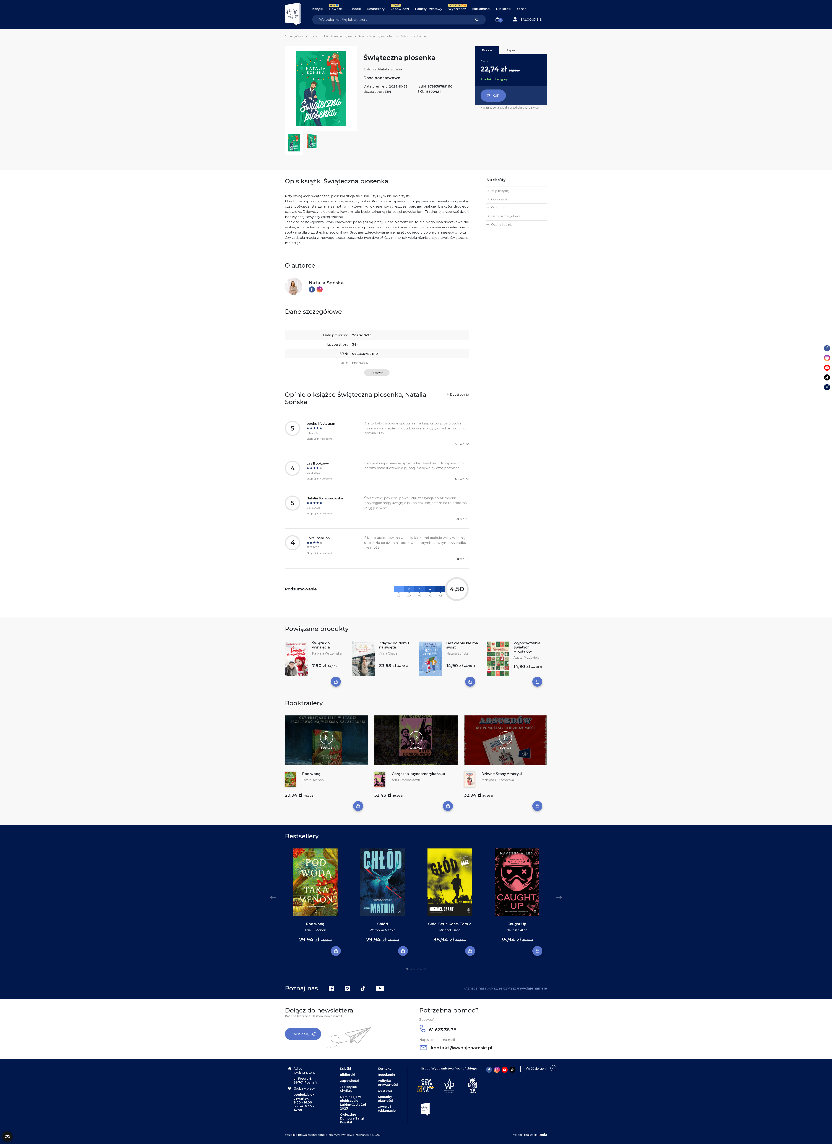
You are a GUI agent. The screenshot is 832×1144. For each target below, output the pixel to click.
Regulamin (386, 1075)
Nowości (336, 9)
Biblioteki (503, 9)
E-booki (355, 9)
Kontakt (384, 1069)
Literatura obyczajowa (338, 36)
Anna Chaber (389, 653)
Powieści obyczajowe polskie (376, 36)
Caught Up (516, 924)
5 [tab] (421, 969)
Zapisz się (300, 1034)
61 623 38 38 (442, 1029)
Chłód (382, 924)
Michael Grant (449, 930)
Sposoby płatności (385, 1099)
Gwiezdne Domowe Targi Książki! (352, 1118)
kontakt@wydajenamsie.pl (460, 1047)
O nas (521, 9)
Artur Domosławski (406, 780)
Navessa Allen (516, 930)
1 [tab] (407, 969)
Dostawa (385, 1091)
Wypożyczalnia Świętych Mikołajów (527, 647)
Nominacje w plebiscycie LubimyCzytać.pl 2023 (353, 1102)
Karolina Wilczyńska (327, 653)
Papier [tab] (511, 50)
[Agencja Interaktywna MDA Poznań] (543, 1134)
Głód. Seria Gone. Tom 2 (449, 924)
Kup (495, 96)
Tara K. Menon (313, 780)
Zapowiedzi (400, 9)
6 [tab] (425, 969)
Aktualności (481, 9)
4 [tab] (418, 969)
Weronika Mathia (382, 930)
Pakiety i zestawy (428, 9)
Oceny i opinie (502, 225)
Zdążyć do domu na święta (394, 645)
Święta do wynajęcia (321, 645)
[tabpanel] (315, 899)
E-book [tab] (487, 50)
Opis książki (499, 199)
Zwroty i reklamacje (387, 1109)
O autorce (498, 208)
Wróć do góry (536, 1069)
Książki (317, 9)
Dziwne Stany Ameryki (501, 774)
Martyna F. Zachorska (497, 780)
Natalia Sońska (390, 69)
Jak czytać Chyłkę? (348, 1089)
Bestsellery (376, 9)
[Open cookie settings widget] (7, 1136)
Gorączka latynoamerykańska (418, 774)
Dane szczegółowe (505, 216)
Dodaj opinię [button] (459, 394)
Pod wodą (311, 774)
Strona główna (294, 36)
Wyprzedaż (457, 9)
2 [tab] (411, 969)
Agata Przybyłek (526, 658)
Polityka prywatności (388, 1083)
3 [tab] (414, 969)
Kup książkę (500, 191)
